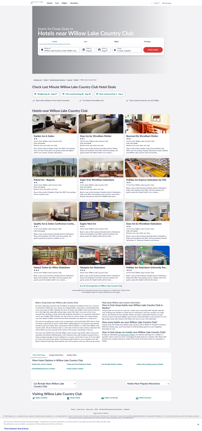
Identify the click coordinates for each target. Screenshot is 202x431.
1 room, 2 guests (124, 51)
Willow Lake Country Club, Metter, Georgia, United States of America (61, 51)
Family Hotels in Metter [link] (75, 369)
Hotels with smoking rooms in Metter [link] (150, 364)
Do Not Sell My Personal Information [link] (110, 409)
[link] (49, 398)
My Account (166, 3)
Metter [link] (76, 80)
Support (156, 3)
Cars (57, 3)
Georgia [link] (69, 80)
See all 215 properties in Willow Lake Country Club (101, 286)
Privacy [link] (73, 409)
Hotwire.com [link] (38, 80)
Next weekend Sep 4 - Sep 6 (111, 94)
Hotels (49, 3)
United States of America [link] (57, 80)
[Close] (198, 424)
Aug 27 (105, 51)
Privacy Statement (10, 428)
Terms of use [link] (81, 409)
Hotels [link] (46, 80)
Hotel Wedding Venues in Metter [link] (43, 369)
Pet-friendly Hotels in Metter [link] (112, 364)
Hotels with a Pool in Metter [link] (42, 364)
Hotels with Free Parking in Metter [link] (79, 364)
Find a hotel (153, 50)
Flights (64, 3)
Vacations (74, 3)
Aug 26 (89, 51)
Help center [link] (89, 409)
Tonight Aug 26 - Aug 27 (47, 94)
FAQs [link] (96, 409)
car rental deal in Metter (126, 335)
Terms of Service (23, 428)
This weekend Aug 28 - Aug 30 (78, 94)
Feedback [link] (127, 409)
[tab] (54, 41)
